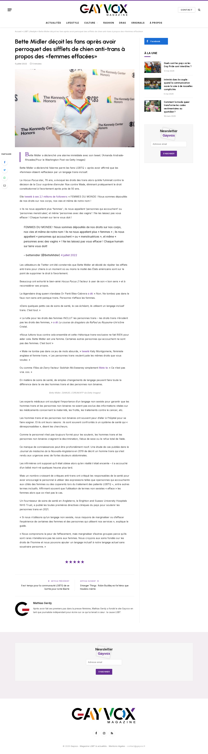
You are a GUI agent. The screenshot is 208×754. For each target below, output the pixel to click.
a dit (90, 293)
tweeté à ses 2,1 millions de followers (46, 196)
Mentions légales (117, 746)
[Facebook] (5, 162)
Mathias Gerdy (42, 603)
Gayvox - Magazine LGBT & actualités (89, 746)
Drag (122, 22)
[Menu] (10, 9)
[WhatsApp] (5, 178)
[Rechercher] (198, 9)
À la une (150, 53)
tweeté (85, 351)
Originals (138, 22)
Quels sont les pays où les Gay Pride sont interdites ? (178, 65)
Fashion (108, 22)
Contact (186, 10)
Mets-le (103, 367)
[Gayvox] (104, 10)
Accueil (18, 31)
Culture (89, 22)
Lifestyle (72, 22)
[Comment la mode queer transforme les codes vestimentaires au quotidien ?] (152, 106)
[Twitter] (5, 170)
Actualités (53, 22)
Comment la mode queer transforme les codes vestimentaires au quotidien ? (177, 107)
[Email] (5, 185)
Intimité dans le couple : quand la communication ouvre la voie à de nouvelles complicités (178, 84)
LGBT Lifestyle (30, 31)
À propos (156, 22)
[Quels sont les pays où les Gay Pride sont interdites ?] (152, 67)
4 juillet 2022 (69, 255)
